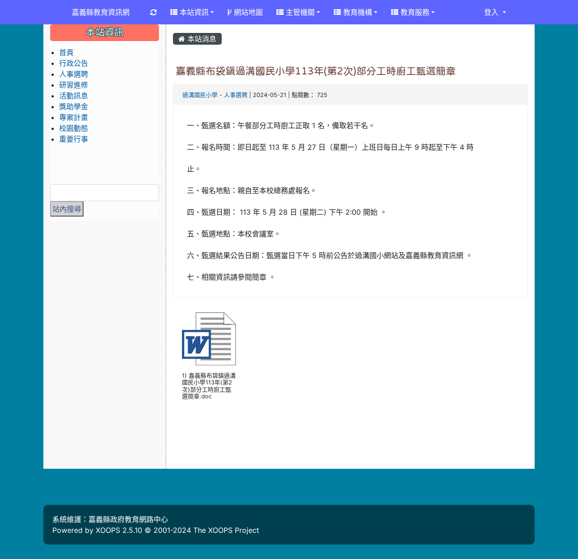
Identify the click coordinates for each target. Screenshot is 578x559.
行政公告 (73, 63)
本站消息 (200, 38)
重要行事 (73, 138)
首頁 (66, 52)
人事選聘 (235, 95)
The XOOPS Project (226, 530)
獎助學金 (73, 106)
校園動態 (73, 128)
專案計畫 (73, 117)
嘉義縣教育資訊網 (101, 12)
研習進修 (73, 84)
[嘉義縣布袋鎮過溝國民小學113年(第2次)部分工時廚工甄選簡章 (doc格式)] (209, 339)
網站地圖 (247, 12)
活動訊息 (73, 95)
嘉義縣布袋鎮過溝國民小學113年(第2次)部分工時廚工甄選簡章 (316, 71)
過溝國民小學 (200, 95)
